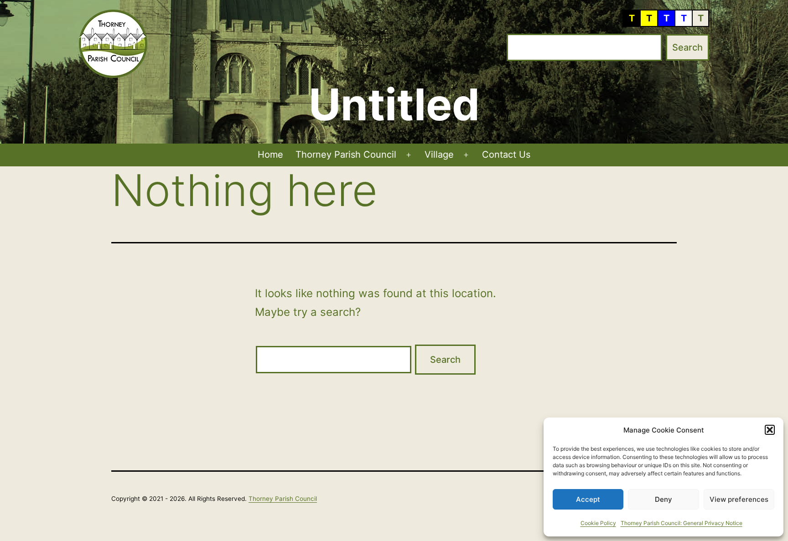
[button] (769, 429)
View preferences (739, 499)
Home (270, 154)
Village (439, 154)
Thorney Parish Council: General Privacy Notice (681, 523)
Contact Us (506, 154)
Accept (588, 499)
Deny (663, 499)
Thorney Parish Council (346, 154)
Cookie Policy (598, 523)
